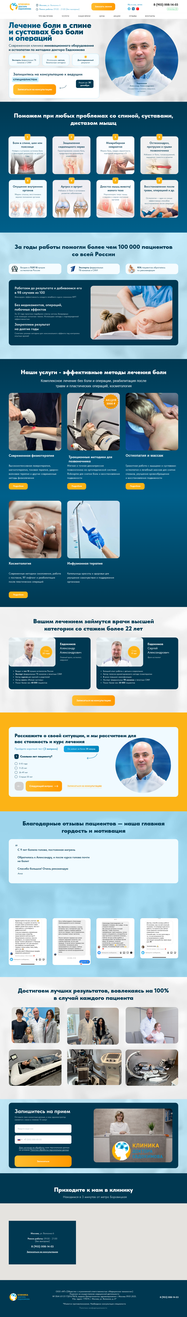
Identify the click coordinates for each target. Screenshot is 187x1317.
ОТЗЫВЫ (133, 16)
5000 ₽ (111, 403)
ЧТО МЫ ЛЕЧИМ (46, 16)
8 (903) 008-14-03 (166, 4)
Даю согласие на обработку (31, 1147)
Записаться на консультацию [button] (42, 1251)
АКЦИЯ (111, 400)
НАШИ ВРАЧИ (84, 16)
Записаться (43, 1161)
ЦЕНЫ (102, 16)
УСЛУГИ (65, 16)
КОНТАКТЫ (150, 16)
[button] (103, 6)
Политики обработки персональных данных (49, 1150)
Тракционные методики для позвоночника (90, 459)
